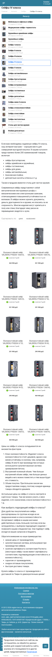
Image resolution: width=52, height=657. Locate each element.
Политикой (32, 652)
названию (30, 218)
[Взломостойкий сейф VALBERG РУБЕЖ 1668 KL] (39, 413)
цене (21, 218)
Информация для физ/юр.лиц (26, 588)
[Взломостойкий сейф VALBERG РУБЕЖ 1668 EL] (13, 236)
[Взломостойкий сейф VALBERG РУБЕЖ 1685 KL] (39, 236)
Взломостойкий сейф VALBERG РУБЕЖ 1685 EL (13, 298)
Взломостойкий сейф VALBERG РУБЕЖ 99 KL (39, 342)
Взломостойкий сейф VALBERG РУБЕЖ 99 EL (13, 386)
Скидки (26, 591)
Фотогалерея (26, 596)
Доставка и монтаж (26, 594)
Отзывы (26, 599)
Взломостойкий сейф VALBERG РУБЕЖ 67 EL (13, 342)
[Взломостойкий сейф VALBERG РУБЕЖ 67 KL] (39, 280)
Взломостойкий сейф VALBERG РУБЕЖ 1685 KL (39, 253)
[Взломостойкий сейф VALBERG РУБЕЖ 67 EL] (13, 324)
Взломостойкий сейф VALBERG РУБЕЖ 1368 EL (13, 430)
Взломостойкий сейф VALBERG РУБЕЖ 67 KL (39, 298)
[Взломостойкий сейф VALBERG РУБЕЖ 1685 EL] (13, 280)
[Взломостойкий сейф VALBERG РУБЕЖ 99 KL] (39, 324)
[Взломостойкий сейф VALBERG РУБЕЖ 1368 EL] (13, 413)
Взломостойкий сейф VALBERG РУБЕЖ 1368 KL (39, 386)
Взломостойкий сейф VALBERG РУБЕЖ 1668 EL (13, 253)
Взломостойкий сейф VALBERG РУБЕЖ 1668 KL (39, 430)
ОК (45, 646)
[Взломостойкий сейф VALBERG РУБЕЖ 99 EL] (13, 368)
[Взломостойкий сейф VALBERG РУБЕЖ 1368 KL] (39, 368)
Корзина (46, 2)
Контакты (26, 602)
